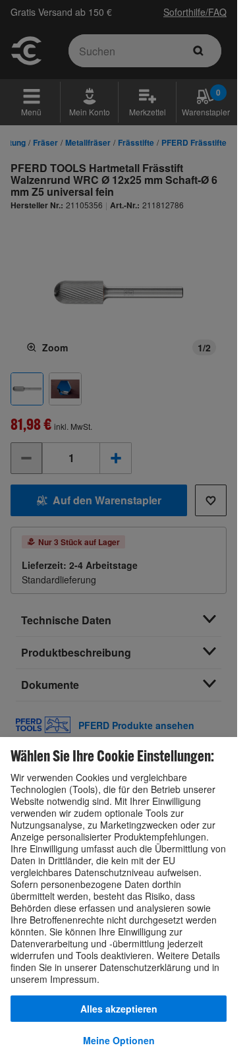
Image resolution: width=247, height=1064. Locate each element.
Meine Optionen (119, 1040)
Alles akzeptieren (118, 1008)
